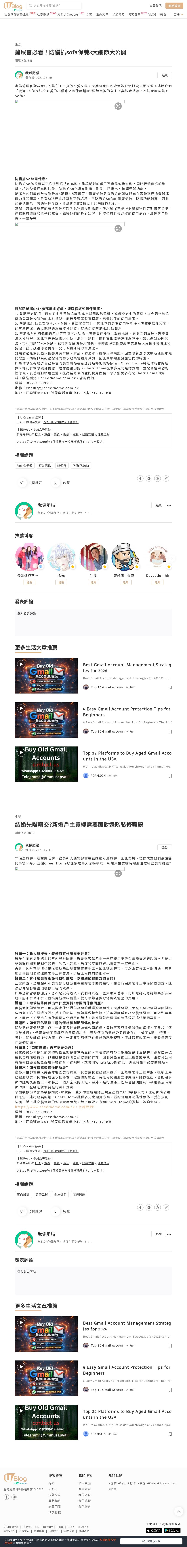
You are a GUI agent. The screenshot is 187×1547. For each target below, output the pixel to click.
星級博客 (118, 14)
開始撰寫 (174, 5)
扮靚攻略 (88, 434)
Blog (73, 1526)
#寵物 (112, 1483)
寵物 (76, 434)
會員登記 (155, 5)
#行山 (122, 1483)
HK (39, 1526)
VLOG (152, 14)
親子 (66, 434)
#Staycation (166, 1483)
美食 (163, 14)
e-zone (84, 1526)
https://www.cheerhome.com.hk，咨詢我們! (55, 1106)
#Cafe (151, 1483)
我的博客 (85, 1506)
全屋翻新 (60, 1194)
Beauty (50, 1526)
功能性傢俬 (25, 465)
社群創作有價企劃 (16, 14)
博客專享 (134, 14)
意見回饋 (55, 1506)
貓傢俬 (62, 465)
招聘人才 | (71, 1531)
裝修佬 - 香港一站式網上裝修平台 (126, 576)
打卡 (38, 434)
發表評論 (26, 613)
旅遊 (47, 434)
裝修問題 (79, 1194)
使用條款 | (41, 1531)
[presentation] (14, 558)
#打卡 (132, 1483)
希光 (61, 576)
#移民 (112, 1489)
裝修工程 (42, 1194)
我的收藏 (85, 1495)
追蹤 (165, 75)
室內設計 (23, 1194)
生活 (18, 44)
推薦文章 (102, 14)
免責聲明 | (26, 1531)
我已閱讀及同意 (151, 1541)
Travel (28, 1526)
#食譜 (142, 1483)
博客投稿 (55, 1512)
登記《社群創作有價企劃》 (61, 422)
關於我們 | (11, 1531)
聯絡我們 (85, 1531)
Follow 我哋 (94, 441)
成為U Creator (67, 14)
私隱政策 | (56, 1531)
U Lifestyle (13, 1526)
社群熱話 (43, 14)
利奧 (93, 576)
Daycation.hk (157, 576)
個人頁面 (85, 1483)
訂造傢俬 (45, 465)
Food (62, 1526)
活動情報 (103, 434)
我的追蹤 (85, 1500)
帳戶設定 (85, 1489)
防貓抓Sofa (81, 465)
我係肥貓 (32, 72)
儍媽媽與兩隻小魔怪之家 (29, 576)
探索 (89, 14)
